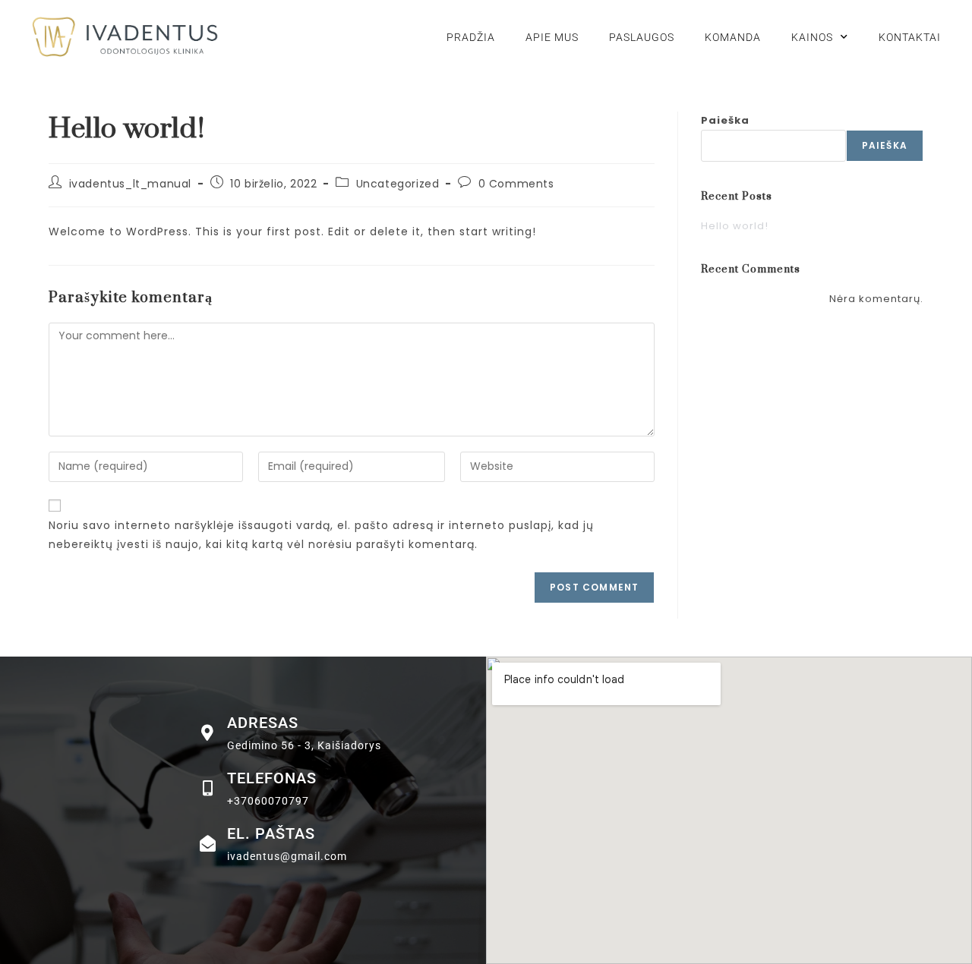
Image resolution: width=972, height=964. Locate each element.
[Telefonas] (208, 788)
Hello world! (734, 226)
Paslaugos (641, 37)
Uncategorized (398, 183)
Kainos (812, 37)
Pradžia (471, 37)
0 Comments (516, 183)
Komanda (733, 37)
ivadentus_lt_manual (130, 183)
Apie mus (552, 37)
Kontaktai (910, 37)
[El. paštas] (208, 844)
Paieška (725, 120)
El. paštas (271, 833)
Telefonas (272, 778)
